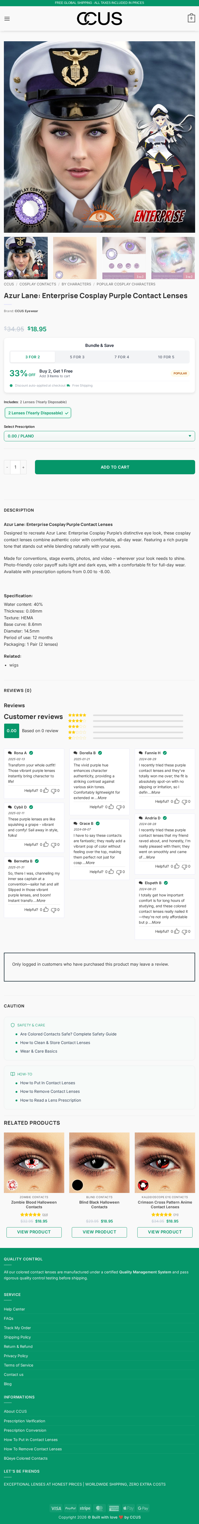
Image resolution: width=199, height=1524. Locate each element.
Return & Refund (18, 1346)
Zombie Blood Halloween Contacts (34, 1204)
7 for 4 (122, 357)
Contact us (14, 1374)
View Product (34, 1231)
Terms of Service (18, 1365)
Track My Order (17, 1328)
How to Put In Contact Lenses (47, 1082)
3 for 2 (32, 357)
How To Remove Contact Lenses (33, 1449)
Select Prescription (19, 427)
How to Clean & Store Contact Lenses (55, 1042)
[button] (7, 18)
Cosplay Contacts (37, 284)
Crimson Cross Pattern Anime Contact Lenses (165, 1204)
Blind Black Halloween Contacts (99, 1204)
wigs (13, 665)
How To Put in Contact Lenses (31, 1439)
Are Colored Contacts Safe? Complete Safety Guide (68, 1034)
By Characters (76, 284)
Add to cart (115, 467)
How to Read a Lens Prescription (50, 1100)
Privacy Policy (16, 1356)
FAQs (8, 1318)
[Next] (184, 137)
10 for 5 (166, 357)
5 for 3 (77, 357)
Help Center (14, 1309)
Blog (8, 1384)
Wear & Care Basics (38, 1051)
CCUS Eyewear (26, 311)
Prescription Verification (24, 1421)
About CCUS (15, 1411)
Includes (11, 402)
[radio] (38, 413)
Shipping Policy (17, 1337)
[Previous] (14, 137)
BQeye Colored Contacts (26, 1458)
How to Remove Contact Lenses (50, 1091)
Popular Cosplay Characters (126, 284)
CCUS (9, 284)
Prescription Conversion (25, 1430)
